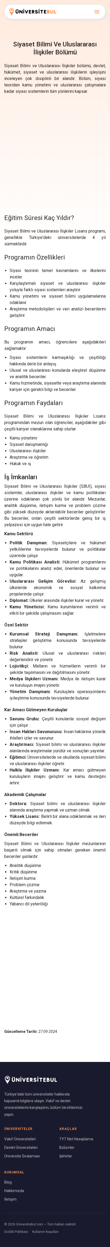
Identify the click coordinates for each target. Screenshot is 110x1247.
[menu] (97, 11)
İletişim (10, 1199)
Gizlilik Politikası (16, 1232)
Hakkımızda (14, 1191)
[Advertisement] (55, 153)
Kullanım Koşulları (45, 1232)
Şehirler (65, 1156)
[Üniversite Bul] (33, 11)
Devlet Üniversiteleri (21, 1147)
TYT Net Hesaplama (76, 1139)
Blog (8, 1182)
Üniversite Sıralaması (22, 1156)
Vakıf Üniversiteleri (20, 1139)
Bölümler (66, 1147)
